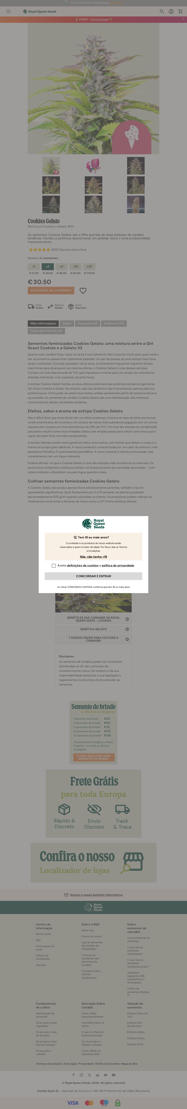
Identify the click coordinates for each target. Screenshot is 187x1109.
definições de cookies (83, 565)
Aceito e (96, 565)
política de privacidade (118, 565)
